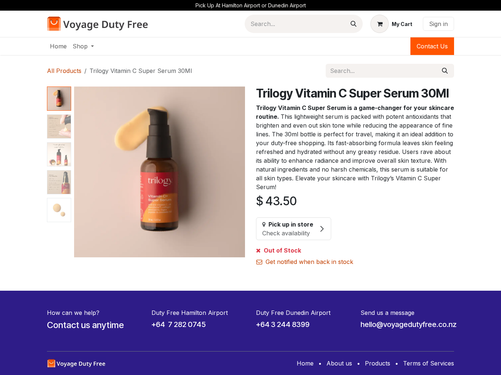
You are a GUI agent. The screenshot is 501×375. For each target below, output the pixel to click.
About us (339, 363)
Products (377, 363)
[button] (82, 172)
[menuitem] (58, 46)
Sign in (438, 23)
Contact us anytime (85, 325)
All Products (64, 70)
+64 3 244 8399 (283, 324)
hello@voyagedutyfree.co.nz (409, 324)
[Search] (353, 24)
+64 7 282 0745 (178, 324)
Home (305, 363)
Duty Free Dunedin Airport (293, 312)
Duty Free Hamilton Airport (189, 312)
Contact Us (432, 46)
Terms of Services (428, 363)
